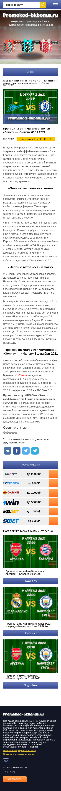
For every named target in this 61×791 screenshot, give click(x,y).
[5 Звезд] (15, 432)
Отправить (14, 779)
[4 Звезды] (13, 432)
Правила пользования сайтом (18, 754)
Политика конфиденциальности (19, 750)
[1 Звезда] (4, 432)
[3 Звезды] (10, 432)
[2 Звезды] (7, 432)
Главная (7, 80)
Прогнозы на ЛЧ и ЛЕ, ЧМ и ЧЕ (30, 80)
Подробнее (30, 580)
